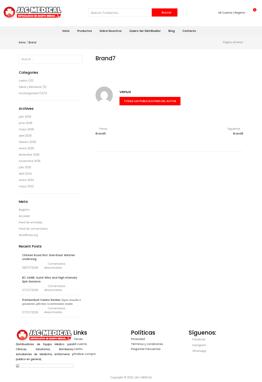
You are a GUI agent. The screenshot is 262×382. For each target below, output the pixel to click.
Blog (171, 31)
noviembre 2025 (29, 161)
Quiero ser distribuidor (145, 31)
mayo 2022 (26, 186)
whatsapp (199, 351)
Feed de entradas (30, 222)
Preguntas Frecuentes (146, 349)
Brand (32, 42)
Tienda (78, 339)
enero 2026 (26, 148)
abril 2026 (25, 136)
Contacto (189, 31)
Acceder (24, 216)
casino (23, 81)
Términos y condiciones (147, 344)
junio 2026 (25, 123)
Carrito (78, 349)
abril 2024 (25, 174)
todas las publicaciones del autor (150, 101)
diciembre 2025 (29, 155)
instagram (199, 345)
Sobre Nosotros (111, 31)
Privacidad (138, 339)
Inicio (66, 31)
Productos (84, 31)
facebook (198, 339)
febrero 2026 (27, 142)
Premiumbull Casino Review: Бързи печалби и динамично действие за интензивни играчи (51, 302)
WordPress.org (28, 235)
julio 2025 (25, 167)
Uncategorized (28, 93)
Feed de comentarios (33, 229)
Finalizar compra (84, 354)
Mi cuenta (80, 344)
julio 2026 (25, 117)
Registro (24, 210)
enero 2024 (26, 180)
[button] (253, 11)
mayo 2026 (26, 129)
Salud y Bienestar (30, 87)
